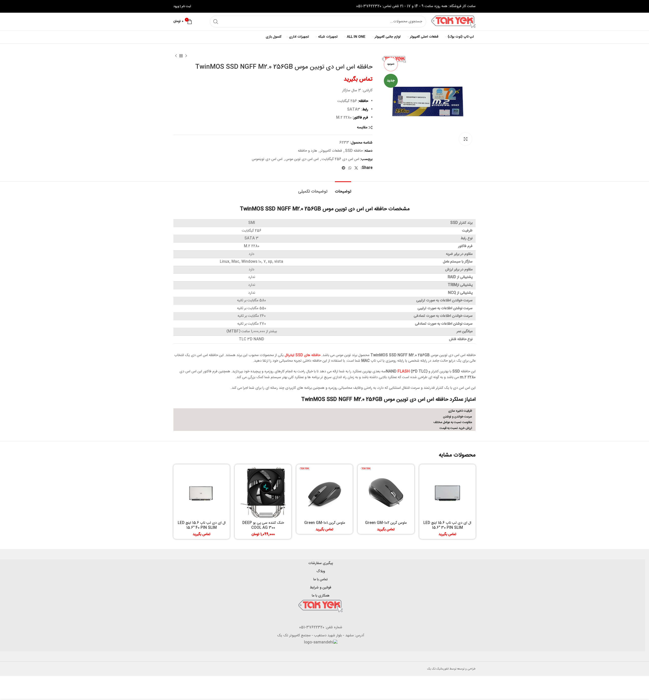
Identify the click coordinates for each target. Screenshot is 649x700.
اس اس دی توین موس (302, 159)
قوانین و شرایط (320, 588)
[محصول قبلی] (186, 56)
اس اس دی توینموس (267, 159)
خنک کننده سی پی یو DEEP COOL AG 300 (263, 525)
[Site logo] (453, 22)
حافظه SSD (354, 151)
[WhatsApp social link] (350, 168)
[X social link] (356, 168)
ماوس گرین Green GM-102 (386, 523)
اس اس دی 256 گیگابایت (340, 159)
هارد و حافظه (307, 151)
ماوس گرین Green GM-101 (324, 523)
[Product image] (447, 492)
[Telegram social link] (343, 168)
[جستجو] (216, 21)
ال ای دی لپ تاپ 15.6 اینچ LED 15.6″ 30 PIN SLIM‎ (447, 525)
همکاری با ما (321, 596)
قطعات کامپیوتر (331, 151)
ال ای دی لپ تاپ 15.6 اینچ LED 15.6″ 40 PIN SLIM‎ (202, 525)
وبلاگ (320, 571)
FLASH (404, 372)
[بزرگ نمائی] (465, 139)
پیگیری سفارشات (320, 563)
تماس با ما (320, 579)
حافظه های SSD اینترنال (302, 355)
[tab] (343, 189)
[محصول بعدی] (175, 56)
